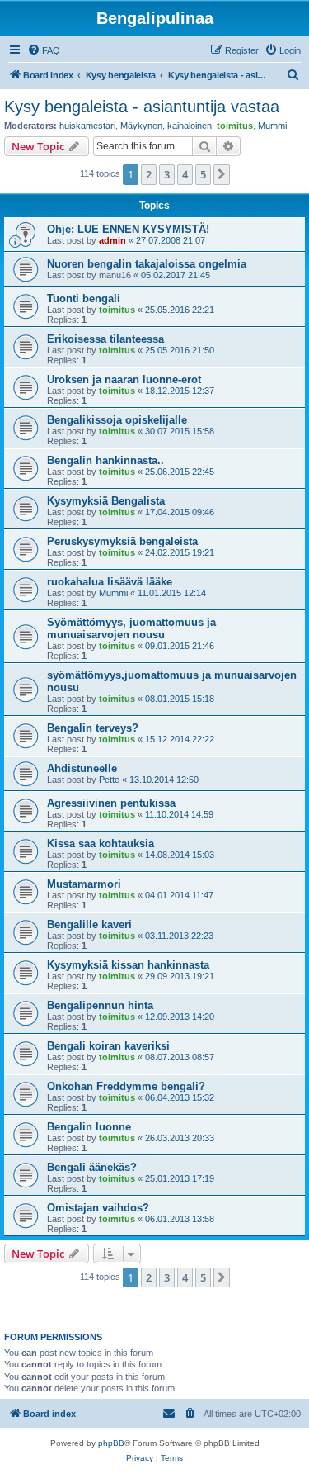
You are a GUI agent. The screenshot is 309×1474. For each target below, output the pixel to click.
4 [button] (185, 174)
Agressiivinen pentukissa (111, 803)
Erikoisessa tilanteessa (105, 339)
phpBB (111, 1443)
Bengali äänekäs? (92, 1167)
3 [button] (167, 174)
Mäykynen (141, 125)
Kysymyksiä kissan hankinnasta (128, 965)
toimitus (235, 125)
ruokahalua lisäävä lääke (109, 582)
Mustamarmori (84, 884)
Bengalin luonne (89, 1127)
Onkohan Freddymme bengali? (126, 1086)
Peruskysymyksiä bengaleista (122, 541)
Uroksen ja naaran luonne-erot (124, 379)
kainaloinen (189, 125)
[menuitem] (43, 50)
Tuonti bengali (83, 298)
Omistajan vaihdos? (98, 1207)
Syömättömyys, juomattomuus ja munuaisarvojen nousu (131, 628)
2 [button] (149, 174)
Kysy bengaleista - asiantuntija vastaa (141, 106)
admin (112, 240)
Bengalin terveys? (92, 728)
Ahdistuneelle (82, 768)
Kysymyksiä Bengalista (106, 501)
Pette (109, 779)
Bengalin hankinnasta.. (105, 460)
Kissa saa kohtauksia (100, 843)
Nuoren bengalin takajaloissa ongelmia (146, 264)
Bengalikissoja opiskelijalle (117, 420)
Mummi (272, 125)
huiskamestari (87, 125)
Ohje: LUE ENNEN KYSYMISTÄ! (128, 229)
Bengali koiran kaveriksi (108, 1046)
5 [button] (203, 174)
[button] (221, 174)
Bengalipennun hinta (100, 1005)
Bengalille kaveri (89, 924)
